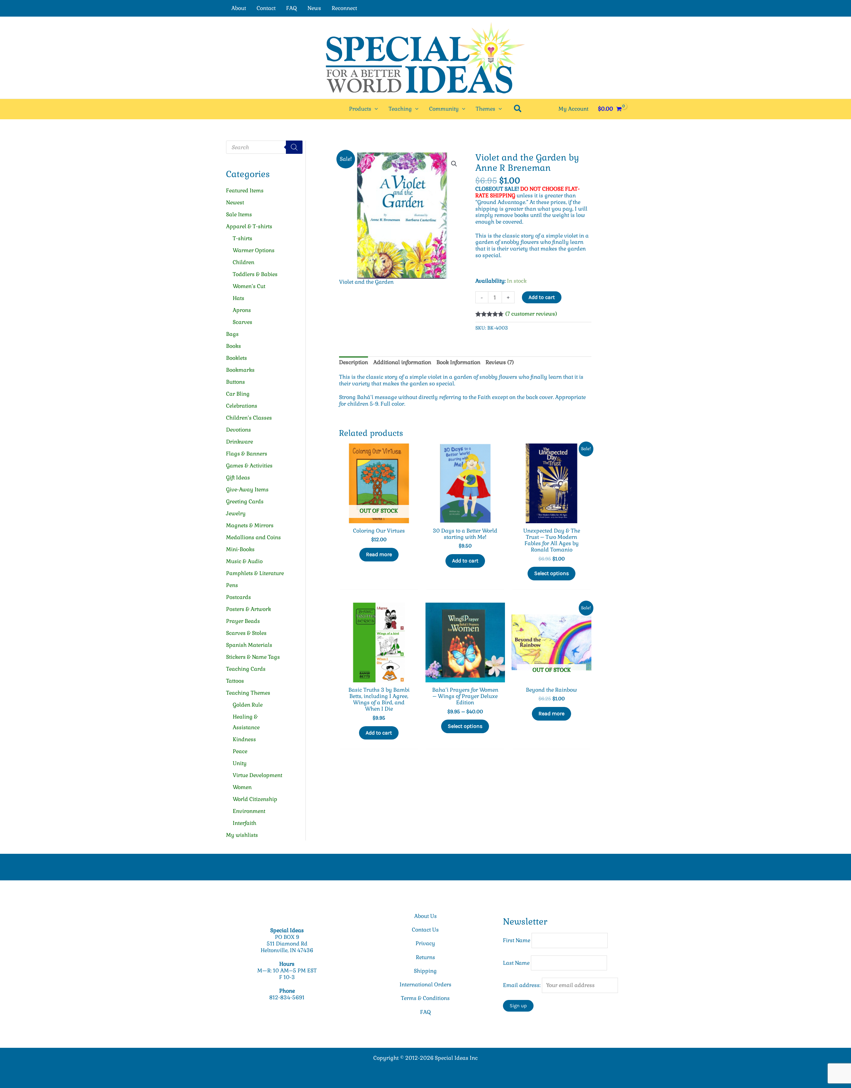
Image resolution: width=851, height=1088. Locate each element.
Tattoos (235, 680)
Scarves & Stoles (246, 633)
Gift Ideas (238, 477)
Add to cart (542, 297)
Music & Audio (244, 561)
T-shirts (242, 238)
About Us (425, 916)
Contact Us (425, 929)
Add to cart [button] (465, 560)
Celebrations (241, 405)
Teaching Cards (246, 668)
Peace (240, 751)
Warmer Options (254, 250)
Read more (379, 554)
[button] (374, 109)
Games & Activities (249, 465)
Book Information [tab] (458, 362)
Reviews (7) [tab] (500, 362)
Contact (266, 8)
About (238, 8)
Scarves (242, 322)
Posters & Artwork (248, 609)
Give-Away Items (247, 489)
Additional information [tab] (402, 362)
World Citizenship (255, 799)
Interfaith (244, 823)
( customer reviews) (531, 313)
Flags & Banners (246, 453)
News (314, 8)
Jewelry (236, 513)
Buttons (235, 381)
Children (243, 262)
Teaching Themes (248, 692)
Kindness (244, 739)
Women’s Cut (249, 286)
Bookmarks (240, 369)
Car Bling (238, 393)
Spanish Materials (249, 645)
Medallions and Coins (253, 537)
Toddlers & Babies (255, 274)
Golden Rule (248, 704)
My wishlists (242, 835)
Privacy (425, 943)
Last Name (516, 962)
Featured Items (245, 190)
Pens (232, 585)
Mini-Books (240, 549)
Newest (235, 202)
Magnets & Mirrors (250, 525)
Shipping (425, 970)
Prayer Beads (243, 621)
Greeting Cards (245, 501)
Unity (240, 763)
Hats (238, 298)
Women (242, 787)
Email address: (522, 985)
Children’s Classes (249, 417)
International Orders (425, 984)
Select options (551, 573)
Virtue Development (257, 775)
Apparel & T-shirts (249, 226)
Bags (232, 334)
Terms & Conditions (425, 998)
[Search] (294, 147)
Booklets (236, 357)
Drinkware (239, 441)
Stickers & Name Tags (253, 656)
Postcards (238, 597)
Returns (425, 957)
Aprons (242, 310)
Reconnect (344, 8)
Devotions (238, 429)
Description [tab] (353, 362)
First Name (516, 940)
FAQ (291, 8)
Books (233, 346)
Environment (249, 811)
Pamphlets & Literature (255, 573)
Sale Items (239, 214)
